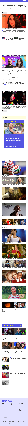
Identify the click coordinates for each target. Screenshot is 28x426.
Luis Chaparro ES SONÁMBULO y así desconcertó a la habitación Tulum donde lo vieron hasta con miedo (17, 374)
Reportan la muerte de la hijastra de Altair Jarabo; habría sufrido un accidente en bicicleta (17, 381)
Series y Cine (11, 357)
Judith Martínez (5, 117)
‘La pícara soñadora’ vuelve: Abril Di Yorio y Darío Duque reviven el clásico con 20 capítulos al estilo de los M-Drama (18, 358)
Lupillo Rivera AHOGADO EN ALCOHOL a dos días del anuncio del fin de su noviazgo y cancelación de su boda (14, 135)
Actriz (7, 113)
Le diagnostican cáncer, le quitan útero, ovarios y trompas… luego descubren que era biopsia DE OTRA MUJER (14, 138)
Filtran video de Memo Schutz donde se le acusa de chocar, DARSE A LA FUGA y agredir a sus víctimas (20, 337)
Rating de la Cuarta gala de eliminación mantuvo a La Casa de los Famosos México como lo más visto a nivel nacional (7, 338)
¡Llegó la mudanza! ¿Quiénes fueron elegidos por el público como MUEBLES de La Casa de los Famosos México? (14, 143)
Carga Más (14, 42)
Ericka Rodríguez (13, 367)
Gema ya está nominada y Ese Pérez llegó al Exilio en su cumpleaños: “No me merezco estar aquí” (13, 140)
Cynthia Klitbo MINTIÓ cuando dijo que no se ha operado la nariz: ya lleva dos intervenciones (20, 351)
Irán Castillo (3, 113)
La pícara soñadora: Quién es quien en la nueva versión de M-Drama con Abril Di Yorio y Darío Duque (14, 146)
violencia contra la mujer (13, 113)
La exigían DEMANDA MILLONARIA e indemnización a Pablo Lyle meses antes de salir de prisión (22, 39)
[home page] (4, 0)
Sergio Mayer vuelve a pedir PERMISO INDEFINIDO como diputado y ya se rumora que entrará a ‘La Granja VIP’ (9, 39)
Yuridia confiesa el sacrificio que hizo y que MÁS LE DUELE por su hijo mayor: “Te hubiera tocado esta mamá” (7, 351)
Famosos (6, 37)
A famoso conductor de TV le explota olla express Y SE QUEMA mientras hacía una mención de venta (17, 366)
